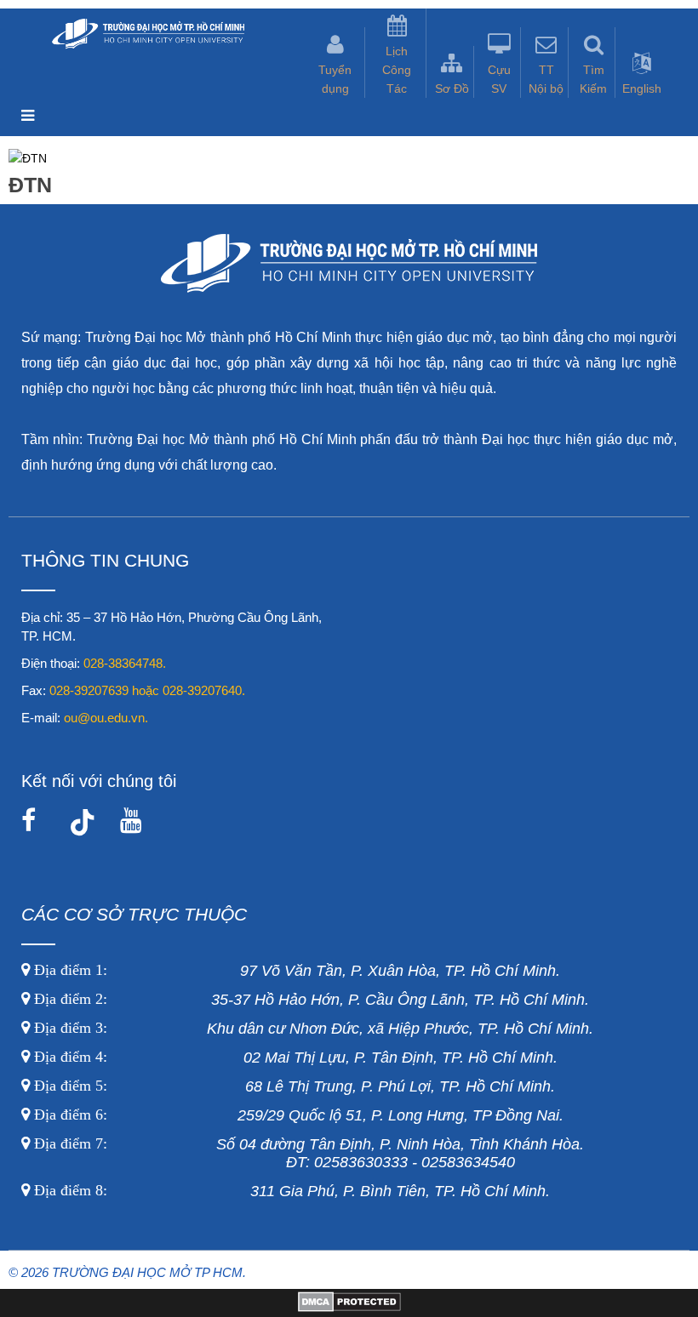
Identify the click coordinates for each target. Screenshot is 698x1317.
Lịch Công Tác (396, 69)
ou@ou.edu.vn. (106, 717)
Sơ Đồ (452, 88)
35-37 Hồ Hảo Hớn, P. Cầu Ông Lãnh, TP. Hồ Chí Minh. (309, 999)
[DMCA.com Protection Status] (349, 1307)
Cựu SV (499, 79)
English (641, 88)
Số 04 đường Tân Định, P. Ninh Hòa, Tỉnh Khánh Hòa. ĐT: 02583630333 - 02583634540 (307, 1153)
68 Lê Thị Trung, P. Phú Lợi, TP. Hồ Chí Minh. (292, 1086)
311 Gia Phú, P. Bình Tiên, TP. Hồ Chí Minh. (292, 1191)
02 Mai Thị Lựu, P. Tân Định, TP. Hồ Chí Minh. (294, 1057)
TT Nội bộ (546, 79)
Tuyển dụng (335, 79)
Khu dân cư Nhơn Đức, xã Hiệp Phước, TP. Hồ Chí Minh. (311, 1028)
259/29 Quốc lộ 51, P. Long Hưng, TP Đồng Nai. (299, 1115)
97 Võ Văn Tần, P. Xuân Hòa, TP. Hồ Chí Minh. (295, 970)
